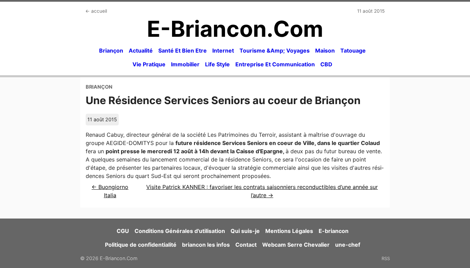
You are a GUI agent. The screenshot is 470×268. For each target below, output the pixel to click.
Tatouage (353, 50)
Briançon (111, 50)
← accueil (96, 11)
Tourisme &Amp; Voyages (274, 50)
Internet (223, 50)
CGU (123, 230)
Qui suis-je (245, 230)
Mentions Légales (289, 230)
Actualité (141, 50)
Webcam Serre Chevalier (296, 244)
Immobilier (185, 64)
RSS (386, 258)
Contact (246, 244)
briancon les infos (206, 244)
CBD (326, 64)
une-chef (347, 244)
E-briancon (334, 230)
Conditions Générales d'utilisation (180, 230)
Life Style (217, 64)
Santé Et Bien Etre (182, 50)
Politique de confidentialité (141, 244)
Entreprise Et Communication (275, 64)
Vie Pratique (148, 64)
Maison (325, 50)
